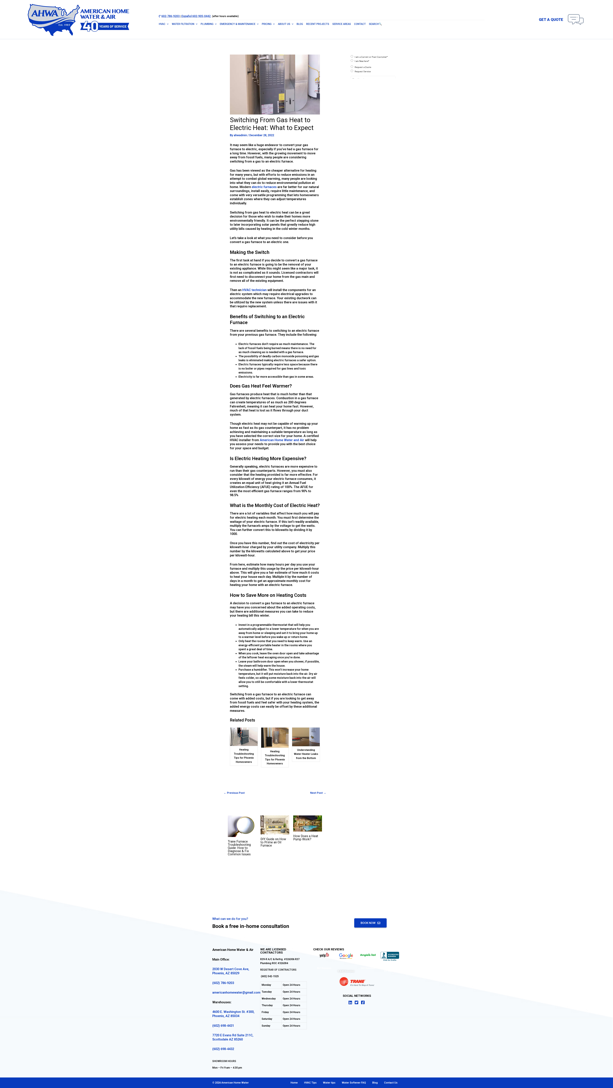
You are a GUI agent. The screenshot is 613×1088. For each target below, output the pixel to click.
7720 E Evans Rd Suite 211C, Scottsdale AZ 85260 (232, 1037)
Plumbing (207, 24)
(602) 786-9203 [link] (223, 983)
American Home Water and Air (282, 440)
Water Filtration (183, 24)
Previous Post (234, 792)
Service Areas (341, 24)
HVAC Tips (310, 1082)
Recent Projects (317, 24)
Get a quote (551, 19)
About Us (284, 24)
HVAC (162, 24)
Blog (300, 24)
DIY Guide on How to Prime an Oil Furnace (273, 842)
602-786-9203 (170, 16)
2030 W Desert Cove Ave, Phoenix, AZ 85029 (230, 971)
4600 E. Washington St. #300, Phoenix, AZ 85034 (233, 1014)
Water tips (329, 1082)
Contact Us (390, 1082)
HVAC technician (254, 290)
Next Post (318, 792)
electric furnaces (264, 187)
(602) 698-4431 (223, 1026)
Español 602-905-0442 (196, 16)
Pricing (267, 24)
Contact (360, 24)
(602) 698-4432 (223, 1049)
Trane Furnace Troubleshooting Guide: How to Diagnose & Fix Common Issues (239, 848)
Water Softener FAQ (354, 1082)
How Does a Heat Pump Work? (305, 837)
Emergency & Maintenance (237, 24)
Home (294, 1082)
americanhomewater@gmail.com (236, 992)
